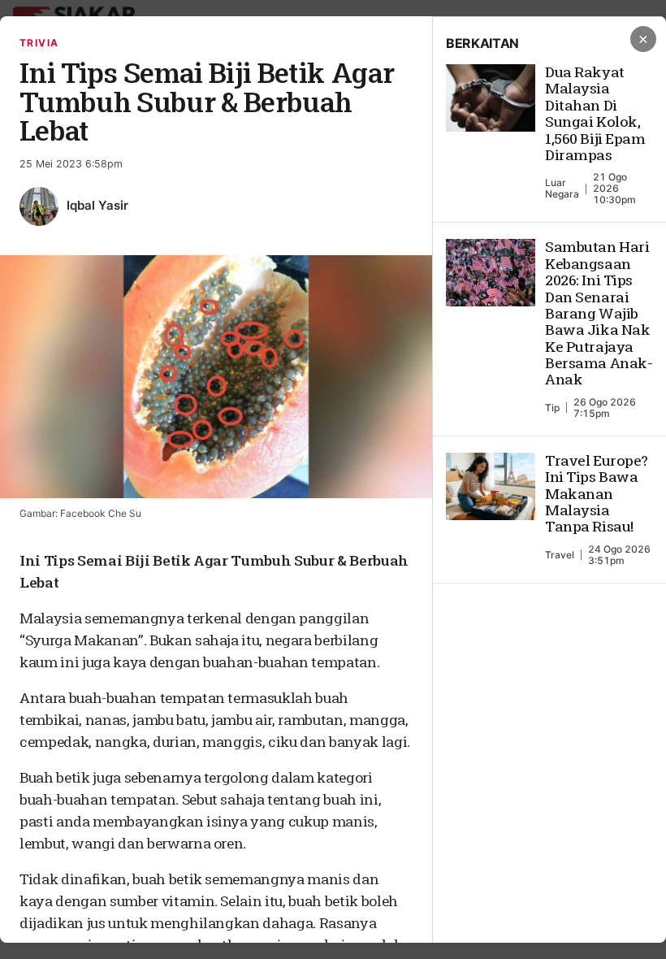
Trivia (39, 43)
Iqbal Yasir (97, 205)
